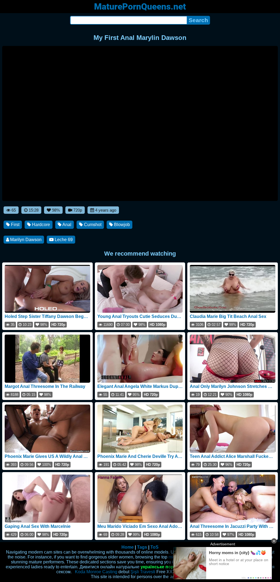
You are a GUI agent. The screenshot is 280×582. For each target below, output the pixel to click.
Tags (142, 547)
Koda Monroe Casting (96, 571)
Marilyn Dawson (25, 239)
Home (127, 547)
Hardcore (40, 224)
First (14, 224)
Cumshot (92, 224)
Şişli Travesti (142, 571)
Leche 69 (63, 239)
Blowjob (121, 224)
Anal (66, 224)
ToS (154, 547)
